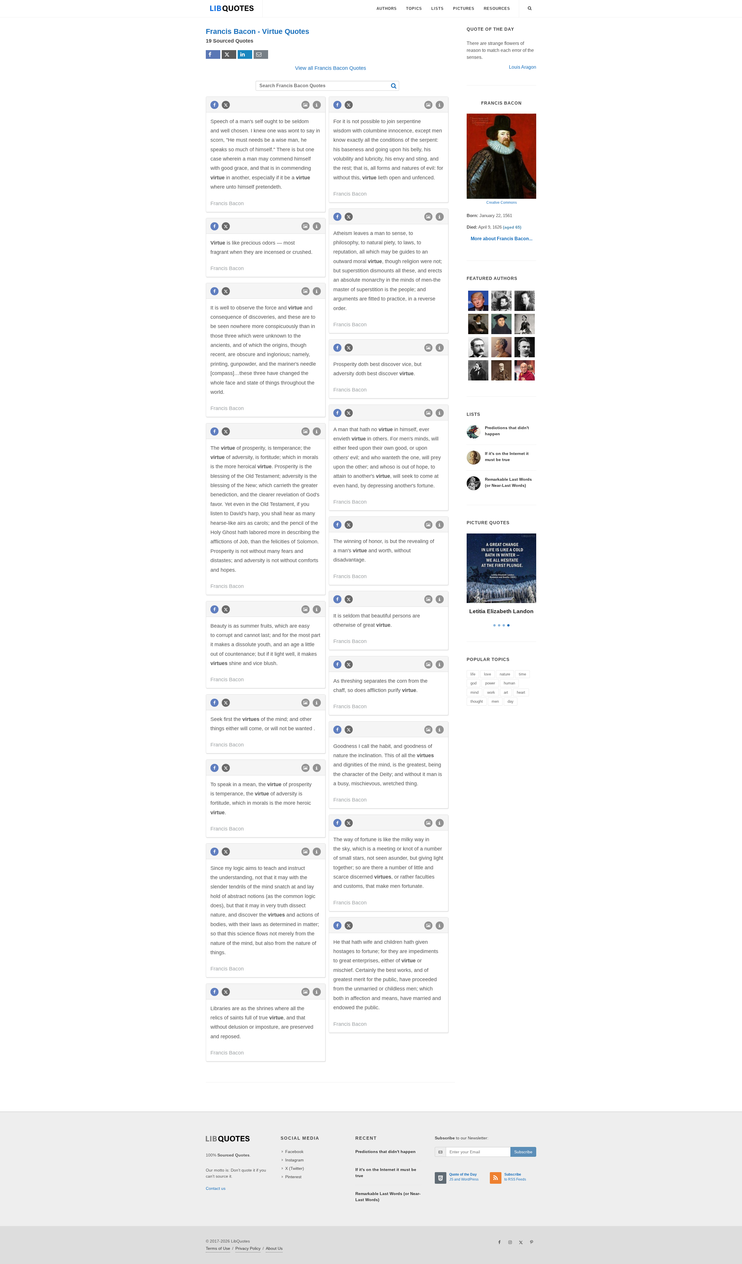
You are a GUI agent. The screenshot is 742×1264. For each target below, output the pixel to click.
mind (474, 692)
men (495, 701)
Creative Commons (501, 203)
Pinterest (293, 1176)
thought (476, 701)
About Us (274, 1248)
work (491, 692)
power (490, 683)
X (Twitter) (294, 1168)
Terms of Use (218, 1248)
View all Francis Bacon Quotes (330, 68)
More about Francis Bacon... (501, 238)
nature (505, 674)
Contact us (215, 1188)
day (511, 701)
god (473, 683)
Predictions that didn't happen (385, 1151)
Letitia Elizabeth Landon (501, 611)
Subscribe (523, 1152)
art (506, 692)
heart (521, 692)
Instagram (294, 1160)
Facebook (294, 1151)
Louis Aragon (522, 67)
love (487, 674)
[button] (530, 7)
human (509, 683)
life (472, 674)
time (522, 674)
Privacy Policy (248, 1248)
